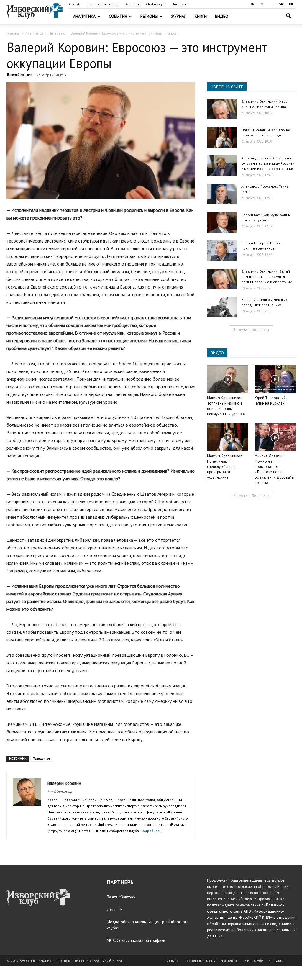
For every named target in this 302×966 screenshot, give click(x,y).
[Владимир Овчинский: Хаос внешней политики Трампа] (222, 109)
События (118, 16)
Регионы (149, 16)
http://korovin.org (59, 792)
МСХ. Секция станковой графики (136, 940)
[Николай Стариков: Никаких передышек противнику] (222, 307)
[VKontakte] (281, 4)
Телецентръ (41, 759)
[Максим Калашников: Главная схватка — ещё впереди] (222, 137)
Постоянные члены (103, 4)
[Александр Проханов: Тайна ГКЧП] (222, 194)
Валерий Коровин (19, 75)
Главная (13, 33)
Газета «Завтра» (121, 897)
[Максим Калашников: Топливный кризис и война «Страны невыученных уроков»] (227, 379)
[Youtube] (291, 4)
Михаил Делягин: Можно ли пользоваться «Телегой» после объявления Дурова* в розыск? (274, 469)
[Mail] (252, 4)
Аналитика (84, 16)
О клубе (75, 4)
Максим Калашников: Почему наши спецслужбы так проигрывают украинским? (225, 466)
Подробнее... (151, 831)
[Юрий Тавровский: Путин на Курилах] (275, 379)
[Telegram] (271, 4)
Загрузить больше (249, 329)
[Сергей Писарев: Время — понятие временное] (222, 250)
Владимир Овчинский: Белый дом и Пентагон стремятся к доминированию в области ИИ (266, 276)
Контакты (179, 4)
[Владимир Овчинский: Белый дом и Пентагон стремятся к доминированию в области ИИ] (222, 279)
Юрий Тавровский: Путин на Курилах (270, 400)
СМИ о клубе (156, 4)
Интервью (57, 33)
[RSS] (261, 4)
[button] (288, 16)
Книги (201, 16)
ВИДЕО (217, 353)
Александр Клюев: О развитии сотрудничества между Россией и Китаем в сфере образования (268, 163)
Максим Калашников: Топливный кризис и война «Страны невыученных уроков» (226, 405)
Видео (221, 16)
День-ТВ (115, 909)
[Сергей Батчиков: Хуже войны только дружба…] (222, 222)
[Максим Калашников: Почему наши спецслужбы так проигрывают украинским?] (227, 437)
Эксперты (132, 4)
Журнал (178, 16)
